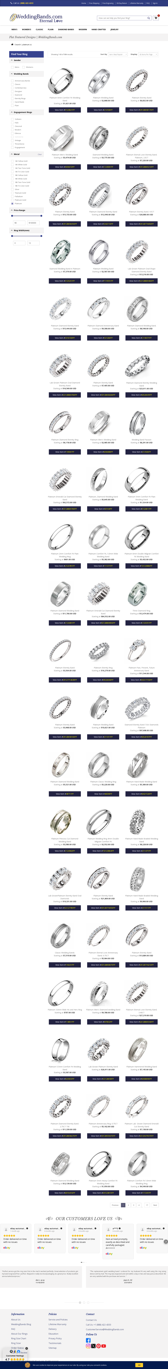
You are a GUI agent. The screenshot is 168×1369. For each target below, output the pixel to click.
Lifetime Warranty (136, 3)
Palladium (19, 196)
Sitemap (53, 1347)
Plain (50, 29)
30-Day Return (122, 3)
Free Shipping (94, 3)
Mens (17, 67)
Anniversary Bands (22, 81)
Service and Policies (58, 1319)
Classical (18, 126)
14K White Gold (21, 164)
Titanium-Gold (20, 193)
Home (84, 3)
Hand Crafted (99, 29)
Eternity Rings (20, 98)
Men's (14, 29)
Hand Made (19, 102)
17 (147, 1205)
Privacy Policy (55, 1338)
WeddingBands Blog (21, 1324)
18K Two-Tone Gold (22, 182)
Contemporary (20, 88)
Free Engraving (108, 3)
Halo (17, 122)
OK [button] (139, 1365)
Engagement (20, 147)
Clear (40, 154)
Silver (17, 189)
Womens (29, 67)
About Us (15, 1319)
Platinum (18, 203)
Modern (83, 29)
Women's (26, 29)
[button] (26, 60)
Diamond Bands (66, 29)
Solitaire (18, 119)
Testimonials (55, 1343)
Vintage (18, 140)
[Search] (149, 18)
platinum (25, 44)
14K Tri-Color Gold (22, 171)
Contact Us (91, 1320)
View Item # (65, 110)
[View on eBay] (6, 1229)
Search (18, 44)
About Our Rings (19, 1333)
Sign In (155, 3)
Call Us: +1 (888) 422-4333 (98, 1324)
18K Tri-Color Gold (22, 186)
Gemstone (19, 137)
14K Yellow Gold (21, 161)
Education (53, 1333)
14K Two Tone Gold (22, 168)
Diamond (18, 95)
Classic (39, 29)
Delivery (53, 1329)
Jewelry (114, 29)
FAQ (148, 3)
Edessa (18, 133)
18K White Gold (21, 179)
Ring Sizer (16, 1343)
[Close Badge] (26, 1348)
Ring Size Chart (18, 1338)
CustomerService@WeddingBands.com (105, 1329)
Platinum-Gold (20, 200)
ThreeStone (19, 144)
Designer (18, 91)
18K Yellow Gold (21, 175)
